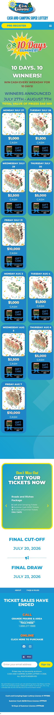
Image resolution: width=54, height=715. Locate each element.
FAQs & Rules (33, 590)
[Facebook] (24, 646)
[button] (50, 26)
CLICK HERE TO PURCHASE (27, 639)
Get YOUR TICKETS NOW (27, 480)
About (18, 590)
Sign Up (45, 664)
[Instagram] (30, 646)
